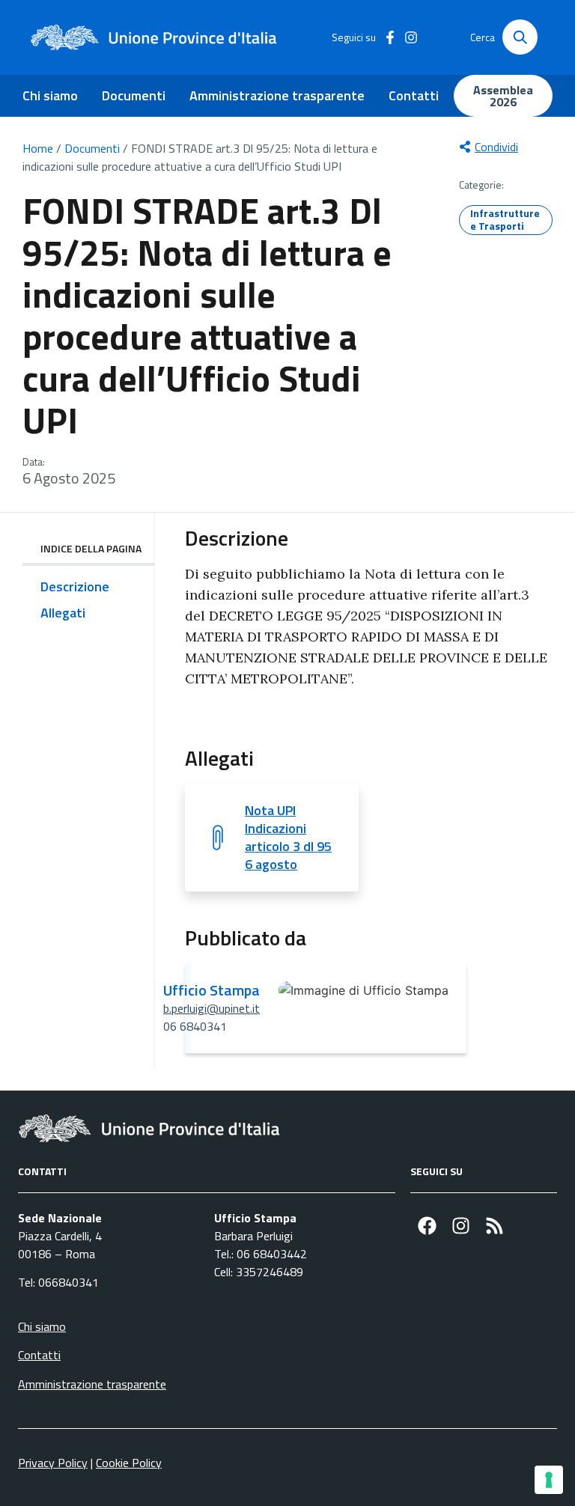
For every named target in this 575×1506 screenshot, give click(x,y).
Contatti (414, 95)
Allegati (62, 612)
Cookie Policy (129, 1463)
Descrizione (74, 586)
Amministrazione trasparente (277, 95)
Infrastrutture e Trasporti (505, 219)
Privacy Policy (53, 1463)
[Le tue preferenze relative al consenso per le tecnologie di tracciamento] (549, 1480)
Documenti (133, 95)
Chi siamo (50, 95)
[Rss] (494, 1226)
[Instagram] (461, 1226)
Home (37, 148)
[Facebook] (427, 1226)
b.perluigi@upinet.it (211, 1008)
